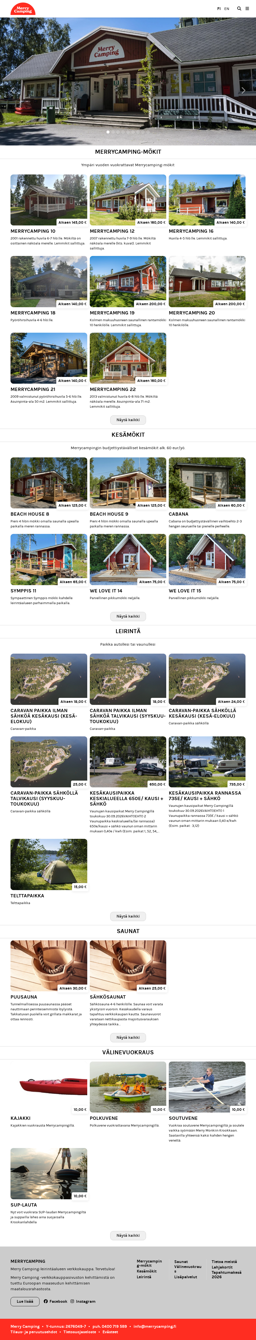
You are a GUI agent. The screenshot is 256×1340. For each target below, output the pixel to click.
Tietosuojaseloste (80, 1332)
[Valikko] (247, 8)
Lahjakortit (222, 1267)
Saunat (181, 1262)
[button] (19, 81)
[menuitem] (239, 8)
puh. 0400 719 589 (109, 1326)
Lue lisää (25, 1301)
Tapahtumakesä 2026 (227, 1274)
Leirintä (144, 1277)
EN (226, 8)
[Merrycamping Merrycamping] (39, 8)
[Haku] (239, 8)
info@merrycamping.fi (155, 1326)
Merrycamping (27, 1261)
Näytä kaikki (128, 419)
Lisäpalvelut (185, 1277)
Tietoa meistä (224, 1262)
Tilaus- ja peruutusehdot (33, 1332)
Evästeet (110, 1332)
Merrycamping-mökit (149, 1263)
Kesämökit (146, 1271)
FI (219, 8)
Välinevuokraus (188, 1269)
